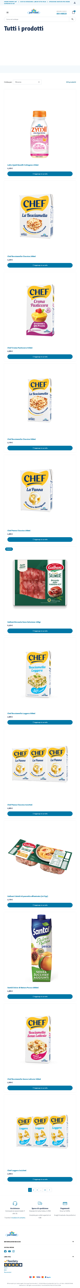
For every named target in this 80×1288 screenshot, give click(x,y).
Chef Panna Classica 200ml (18, 530)
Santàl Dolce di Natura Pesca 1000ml (23, 987)
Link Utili (7, 1257)
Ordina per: (8, 82)
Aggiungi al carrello (41, 174)
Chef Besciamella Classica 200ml (21, 256)
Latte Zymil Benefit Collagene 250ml (23, 165)
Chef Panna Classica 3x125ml (19, 805)
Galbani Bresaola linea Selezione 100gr (24, 622)
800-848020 (62, 13)
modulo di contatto (18, 1218)
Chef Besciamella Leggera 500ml (21, 713)
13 (45, 1190)
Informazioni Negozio (12, 1242)
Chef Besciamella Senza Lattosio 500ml (24, 1079)
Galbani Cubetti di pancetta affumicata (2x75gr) (27, 896)
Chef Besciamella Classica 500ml (21, 439)
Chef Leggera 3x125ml (16, 1170)
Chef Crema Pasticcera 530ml (19, 348)
